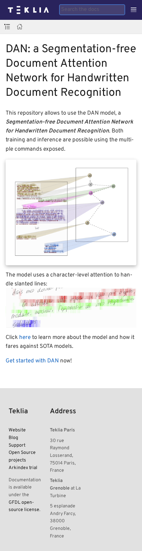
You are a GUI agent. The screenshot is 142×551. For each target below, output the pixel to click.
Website (17, 430)
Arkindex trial (23, 468)
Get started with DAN (32, 361)
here (25, 337)
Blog (13, 438)
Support (17, 445)
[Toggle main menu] (133, 10)
